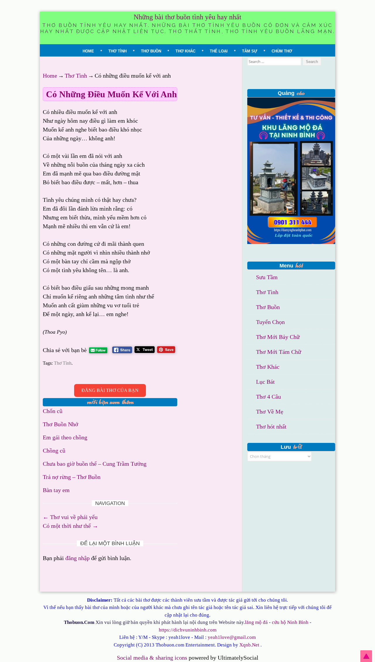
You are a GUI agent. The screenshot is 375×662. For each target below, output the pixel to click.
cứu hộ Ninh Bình (290, 622)
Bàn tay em (56, 490)
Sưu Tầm (267, 277)
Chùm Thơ (282, 51)
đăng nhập (77, 558)
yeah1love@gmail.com (232, 637)
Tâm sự (249, 51)
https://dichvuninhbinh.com (188, 630)
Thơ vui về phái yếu (70, 517)
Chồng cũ (54, 450)
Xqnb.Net (249, 645)
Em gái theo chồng (65, 437)
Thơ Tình (117, 51)
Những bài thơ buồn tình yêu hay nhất (187, 17)
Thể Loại (219, 51)
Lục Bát (265, 381)
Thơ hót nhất (271, 426)
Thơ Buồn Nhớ (60, 424)
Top (366, 656)
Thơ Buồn (151, 51)
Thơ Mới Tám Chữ (278, 352)
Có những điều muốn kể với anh (111, 94)
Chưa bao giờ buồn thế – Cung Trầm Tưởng (94, 463)
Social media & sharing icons (153, 657)
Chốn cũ (52, 411)
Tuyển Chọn (270, 322)
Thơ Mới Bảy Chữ (278, 337)
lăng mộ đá (256, 622)
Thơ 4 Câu (268, 396)
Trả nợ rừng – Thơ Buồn (71, 477)
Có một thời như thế (70, 526)
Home (88, 51)
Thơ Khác (185, 51)
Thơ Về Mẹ (269, 411)
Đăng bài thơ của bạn (110, 390)
